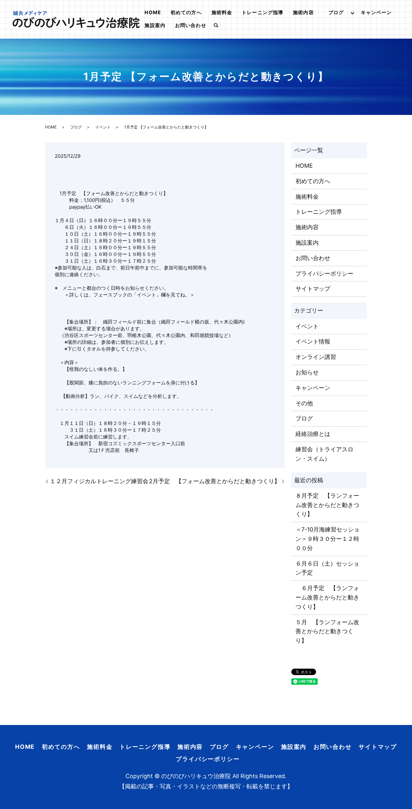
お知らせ (307, 372)
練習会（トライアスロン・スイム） (324, 454)
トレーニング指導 (262, 12)
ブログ (336, 12)
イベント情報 (312, 341)
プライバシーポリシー (324, 273)
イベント (103, 127)
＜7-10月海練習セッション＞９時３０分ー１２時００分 (327, 538)
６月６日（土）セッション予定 (327, 568)
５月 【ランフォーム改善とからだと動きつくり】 (327, 631)
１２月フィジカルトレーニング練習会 (99, 481)
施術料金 (221, 12)
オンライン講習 (315, 356)
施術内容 (303, 12)
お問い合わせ (190, 25)
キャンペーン (376, 12)
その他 (304, 403)
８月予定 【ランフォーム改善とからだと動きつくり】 (327, 505)
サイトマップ (312, 288)
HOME (153, 12)
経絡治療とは (312, 433)
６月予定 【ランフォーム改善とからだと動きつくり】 (327, 597)
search (216, 26)
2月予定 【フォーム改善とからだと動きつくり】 (214, 481)
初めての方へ (186, 12)
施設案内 (155, 25)
